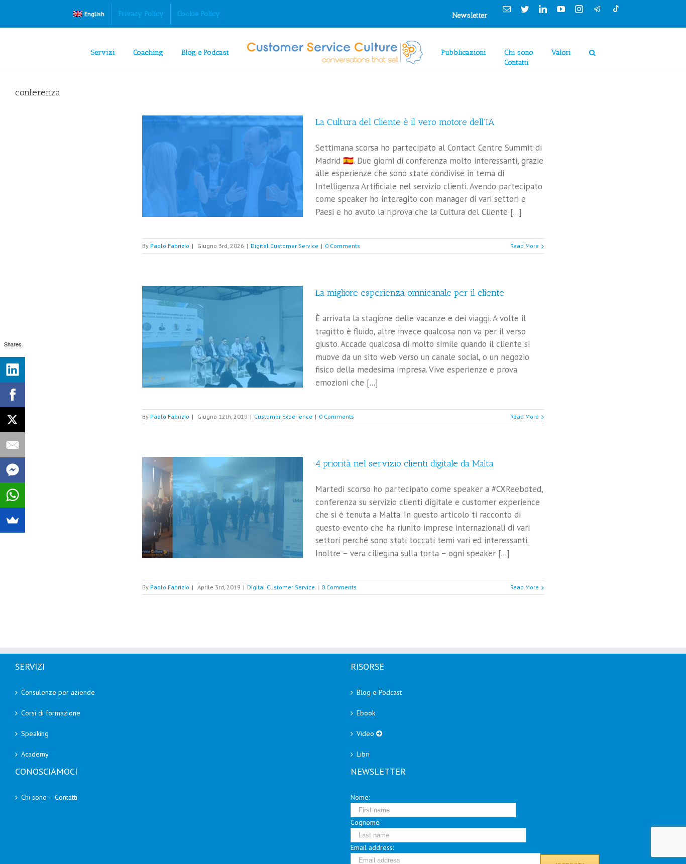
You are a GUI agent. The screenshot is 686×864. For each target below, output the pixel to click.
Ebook (366, 712)
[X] (12, 419)
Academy (35, 754)
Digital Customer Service (284, 246)
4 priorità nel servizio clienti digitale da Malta (404, 463)
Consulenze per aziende (58, 692)
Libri (363, 754)
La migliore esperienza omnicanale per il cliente (409, 292)
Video (366, 733)
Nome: (360, 797)
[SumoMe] (12, 520)
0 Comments (342, 246)
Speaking (35, 733)
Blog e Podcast (379, 692)
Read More (524, 246)
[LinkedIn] (12, 369)
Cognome (365, 822)
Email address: (372, 847)
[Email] (12, 444)
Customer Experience (283, 416)
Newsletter (470, 15)
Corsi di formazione (50, 712)
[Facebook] (12, 394)
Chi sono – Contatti (49, 797)
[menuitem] (89, 14)
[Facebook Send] (12, 469)
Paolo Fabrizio (169, 246)
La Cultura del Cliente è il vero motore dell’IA (405, 122)
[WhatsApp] (12, 495)
